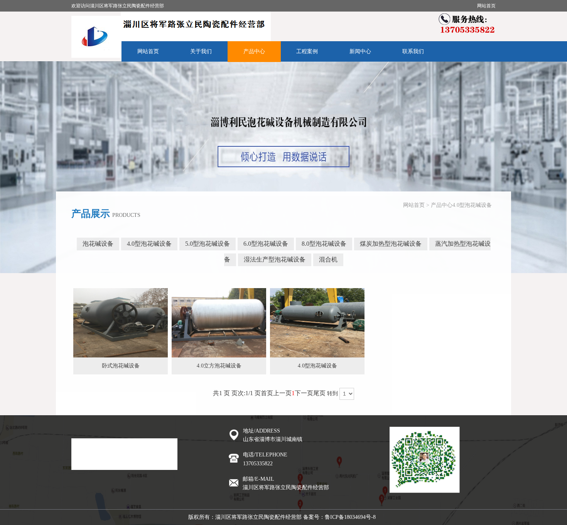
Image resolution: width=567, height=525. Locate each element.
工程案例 (307, 51)
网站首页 (486, 5)
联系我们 (413, 51)
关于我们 (201, 51)
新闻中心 (360, 51)
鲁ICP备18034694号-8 (350, 517)
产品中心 (254, 51)
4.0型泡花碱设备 (472, 205)
